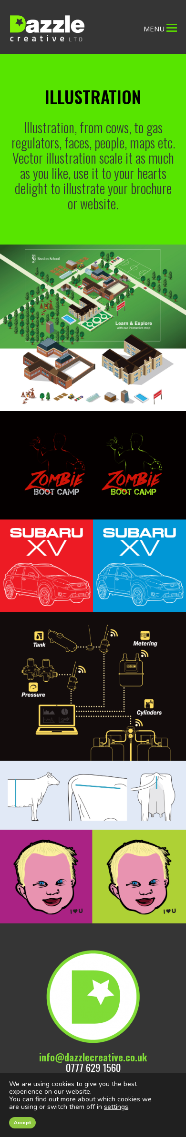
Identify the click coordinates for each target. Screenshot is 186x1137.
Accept (22, 1122)
